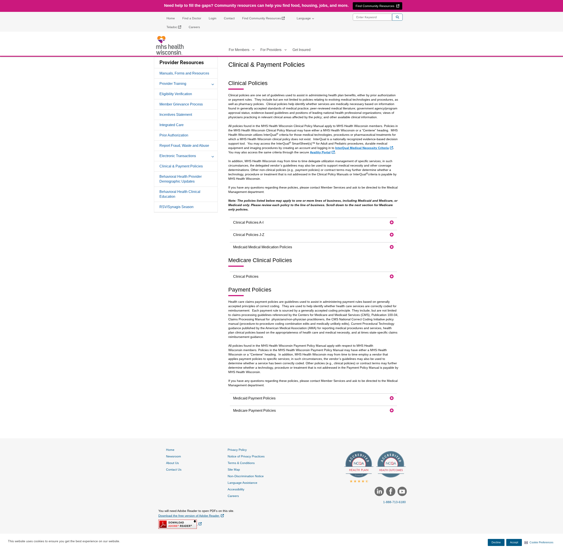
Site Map (234, 469)
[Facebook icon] (390, 491)
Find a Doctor (191, 18)
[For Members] (253, 50)
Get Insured (301, 50)
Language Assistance (242, 482)
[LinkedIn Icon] (378, 491)
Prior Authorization (173, 135)
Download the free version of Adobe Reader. (191, 515)
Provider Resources (181, 62)
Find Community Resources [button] (379, 6)
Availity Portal (323, 152)
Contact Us (173, 469)
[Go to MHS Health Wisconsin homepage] (170, 45)
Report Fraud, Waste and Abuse (184, 145)
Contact (229, 18)
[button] (539, 542)
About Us (172, 463)
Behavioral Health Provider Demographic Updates (180, 179)
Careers (194, 27)
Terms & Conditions (241, 463)
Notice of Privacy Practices (246, 456)
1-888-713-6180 (394, 502)
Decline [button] (496, 542)
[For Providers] (285, 50)
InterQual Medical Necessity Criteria (364, 148)
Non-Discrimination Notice (246, 476)
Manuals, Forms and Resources (184, 73)
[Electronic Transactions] (212, 155)
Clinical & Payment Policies (181, 166)
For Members (239, 50)
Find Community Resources (265, 18)
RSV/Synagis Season (176, 207)
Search (397, 17)
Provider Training (172, 83)
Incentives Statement (175, 114)
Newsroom (173, 456)
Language (304, 18)
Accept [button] (514, 542)
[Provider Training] (212, 83)
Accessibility (236, 489)
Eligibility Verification (175, 94)
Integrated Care (171, 125)
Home (170, 18)
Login (212, 18)
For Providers (271, 50)
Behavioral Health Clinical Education (179, 194)
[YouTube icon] (401, 491)
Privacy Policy (237, 449)
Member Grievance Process (181, 104)
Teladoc (175, 27)
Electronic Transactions (177, 156)
